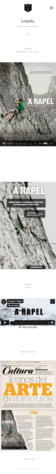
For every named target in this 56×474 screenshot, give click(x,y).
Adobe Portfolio (33, 469)
